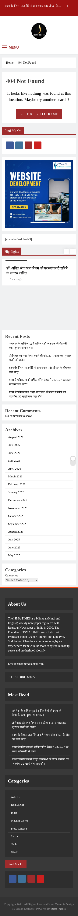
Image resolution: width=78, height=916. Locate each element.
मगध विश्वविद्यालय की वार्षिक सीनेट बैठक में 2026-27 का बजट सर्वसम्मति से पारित (31, 6)
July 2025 (14, 539)
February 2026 (17, 484)
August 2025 (15, 531)
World (14, 852)
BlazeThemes (58, 908)
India (14, 812)
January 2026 (16, 492)
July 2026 (14, 444)
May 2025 (14, 555)
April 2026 (14, 468)
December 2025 (17, 500)
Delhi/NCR (17, 804)
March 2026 (15, 476)
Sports (14, 836)
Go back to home (39, 114)
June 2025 (14, 547)
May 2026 (14, 460)
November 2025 (17, 508)
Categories (11, 575)
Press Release (19, 828)
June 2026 (14, 452)
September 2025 (17, 523)
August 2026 (15, 437)
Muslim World (19, 820)
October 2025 (16, 515)
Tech (14, 844)
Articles (15, 797)
